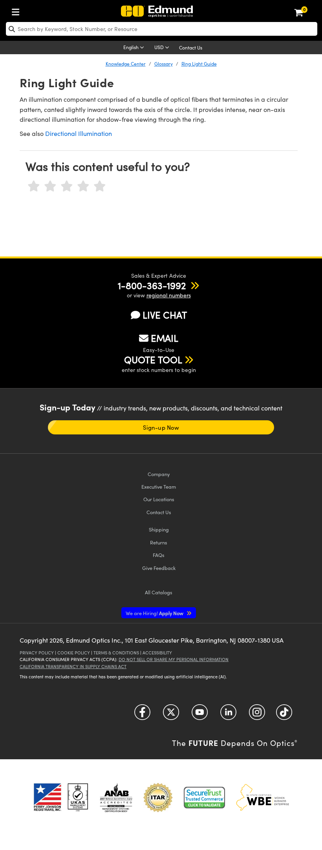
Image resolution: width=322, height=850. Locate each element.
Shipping (159, 529)
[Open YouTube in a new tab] (199, 715)
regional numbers (168, 295)
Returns (158, 542)
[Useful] (83, 186)
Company (159, 474)
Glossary (163, 63)
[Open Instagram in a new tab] (257, 715)
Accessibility (157, 653)
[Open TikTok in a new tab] (284, 715)
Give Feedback (159, 567)
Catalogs (158, 592)
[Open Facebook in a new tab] (142, 715)
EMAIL (164, 338)
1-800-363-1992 (152, 285)
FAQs (159, 554)
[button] (152, 285)
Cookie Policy (73, 653)
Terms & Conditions (116, 653)
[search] (161, 29)
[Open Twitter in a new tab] (171, 715)
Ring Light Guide (199, 63)
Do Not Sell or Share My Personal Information (174, 659)
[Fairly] (67, 186)
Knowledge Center (126, 63)
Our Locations (158, 499)
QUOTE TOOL (153, 359)
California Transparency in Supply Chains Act (73, 666)
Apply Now (155, 613)
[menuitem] (18, 10)
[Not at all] (34, 186)
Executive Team (158, 486)
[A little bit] (50, 186)
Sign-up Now (161, 427)
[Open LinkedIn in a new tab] (228, 715)
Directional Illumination (78, 133)
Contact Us (190, 47)
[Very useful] (99, 186)
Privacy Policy (37, 653)
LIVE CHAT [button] (165, 315)
